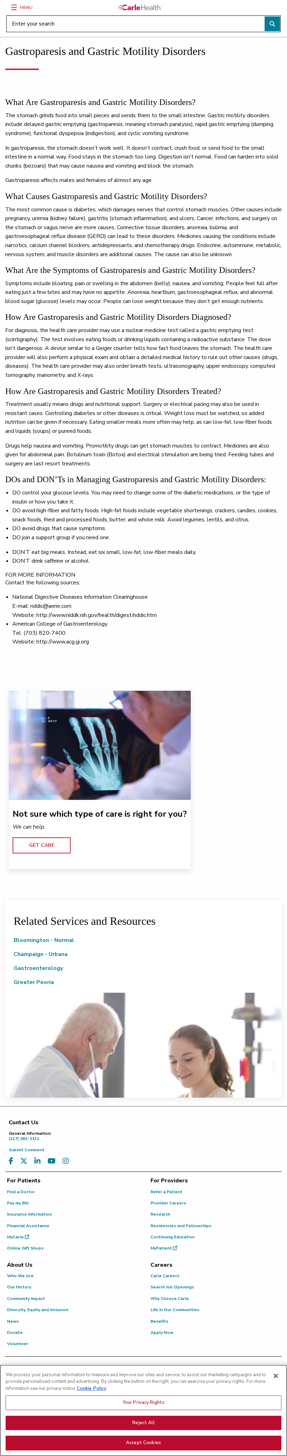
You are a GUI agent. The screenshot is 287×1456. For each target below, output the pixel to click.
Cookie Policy (91, 1388)
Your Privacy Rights (143, 1402)
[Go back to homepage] (139, 7)
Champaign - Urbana (41, 954)
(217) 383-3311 (30, 1136)
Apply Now (161, 1332)
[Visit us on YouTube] (52, 1161)
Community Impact (26, 1298)
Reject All (143, 1423)
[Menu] (14, 7)
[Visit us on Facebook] (11, 1161)
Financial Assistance (28, 1226)
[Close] (276, 1376)
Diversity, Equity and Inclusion (37, 1310)
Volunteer (17, 1343)
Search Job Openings (172, 1287)
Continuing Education (172, 1237)
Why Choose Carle (169, 1298)
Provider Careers (168, 1203)
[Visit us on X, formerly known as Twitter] (23, 1161)
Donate (15, 1332)
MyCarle (16, 1237)
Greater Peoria (34, 982)
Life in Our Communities (175, 1310)
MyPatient (161, 1248)
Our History (19, 1287)
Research (160, 1214)
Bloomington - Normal (44, 940)
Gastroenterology (38, 968)
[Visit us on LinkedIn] (37, 1161)
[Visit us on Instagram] (66, 1161)
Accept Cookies (143, 1443)
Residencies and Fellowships (180, 1226)
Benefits (159, 1321)
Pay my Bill (18, 1203)
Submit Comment (26, 1150)
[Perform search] (272, 23)
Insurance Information (29, 1214)
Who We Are (20, 1276)
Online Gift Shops (25, 1248)
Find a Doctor (21, 1192)
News (13, 1321)
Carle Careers (165, 1276)
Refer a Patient (166, 1192)
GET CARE (41, 845)
